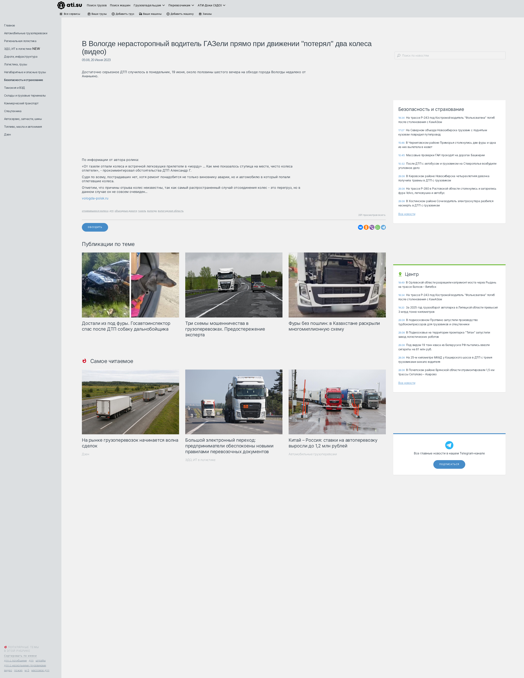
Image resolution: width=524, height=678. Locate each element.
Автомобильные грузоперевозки (25, 33)
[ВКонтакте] (360, 227)
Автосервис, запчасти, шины (23, 119)
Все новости (406, 214)
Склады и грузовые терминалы (25, 95)
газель (142, 210)
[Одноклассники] (366, 227)
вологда (152, 210)
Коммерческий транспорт (21, 103)
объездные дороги (126, 210)
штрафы (41, 660)
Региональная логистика (20, 41)
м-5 (27, 670)
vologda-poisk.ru (95, 198)
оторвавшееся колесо (95, 210)
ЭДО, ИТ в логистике (18, 48)
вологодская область (171, 210)
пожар (18, 670)
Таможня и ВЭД (14, 87)
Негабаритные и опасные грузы (25, 72)
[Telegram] (383, 227)
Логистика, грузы (15, 64)
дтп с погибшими (15, 660)
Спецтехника (12, 111)
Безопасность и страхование (23, 80)
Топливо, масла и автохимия (23, 126)
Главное (9, 25)
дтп (31, 660)
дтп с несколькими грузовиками (25, 665)
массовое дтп (40, 670)
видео (8, 670)
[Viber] (371, 227)
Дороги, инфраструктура (20, 56)
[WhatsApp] (377, 227)
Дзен (7, 134)
